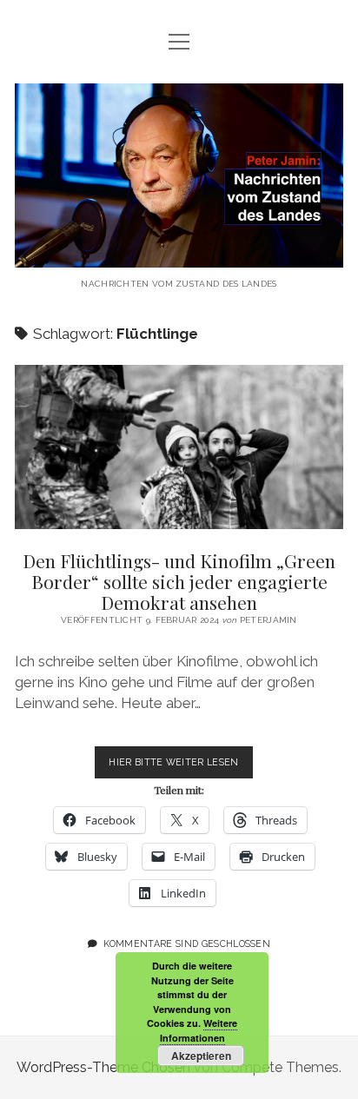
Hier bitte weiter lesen (180, 767)
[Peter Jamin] (179, 254)
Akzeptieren (201, 1055)
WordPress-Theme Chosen (103, 1067)
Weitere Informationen (199, 1030)
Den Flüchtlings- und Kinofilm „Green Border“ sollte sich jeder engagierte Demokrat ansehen (179, 447)
